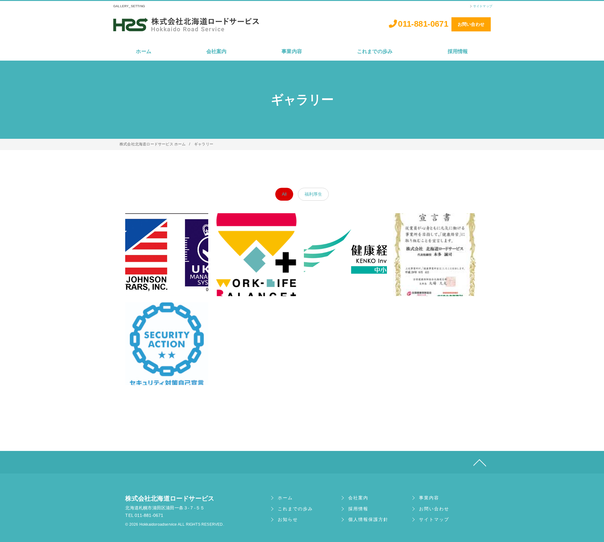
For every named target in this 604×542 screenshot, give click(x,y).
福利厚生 (313, 194)
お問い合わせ (471, 24)
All (284, 194)
